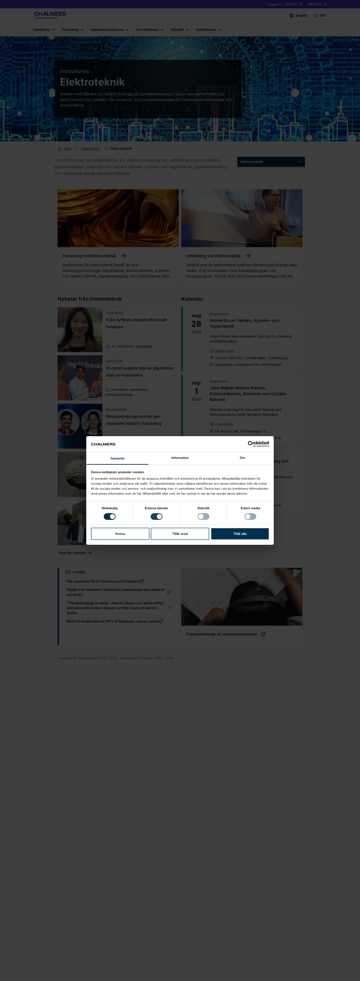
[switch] (156, 516)
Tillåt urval (180, 534)
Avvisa (120, 534)
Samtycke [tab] (117, 458)
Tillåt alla (239, 534)
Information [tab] (180, 458)
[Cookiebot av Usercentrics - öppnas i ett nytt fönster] (251, 444)
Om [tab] (242, 458)
